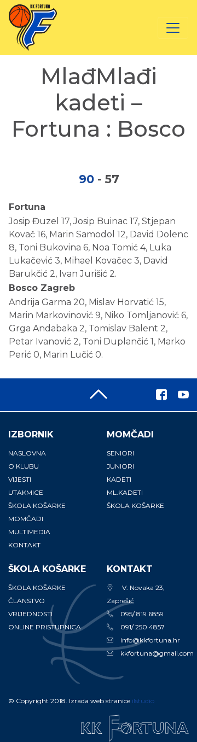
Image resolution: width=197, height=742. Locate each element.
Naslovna (27, 453)
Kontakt (24, 545)
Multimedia (29, 532)
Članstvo (26, 601)
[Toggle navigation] (173, 28)
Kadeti (119, 479)
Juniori (120, 466)
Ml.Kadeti (125, 492)
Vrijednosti (30, 614)
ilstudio (143, 701)
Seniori (120, 453)
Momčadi (25, 519)
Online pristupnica (44, 627)
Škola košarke (37, 505)
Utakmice (25, 492)
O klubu (23, 466)
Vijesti (19, 479)
